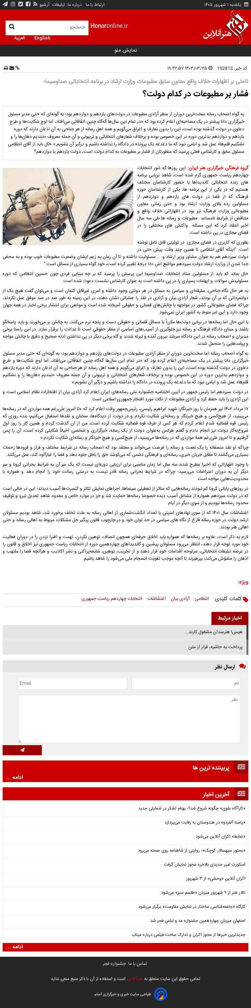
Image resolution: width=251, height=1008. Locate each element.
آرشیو (44, 5)
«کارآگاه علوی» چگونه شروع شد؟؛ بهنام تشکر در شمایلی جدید (191, 808)
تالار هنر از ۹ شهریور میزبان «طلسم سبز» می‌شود (203, 892)
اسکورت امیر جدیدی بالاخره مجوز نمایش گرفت (204, 864)
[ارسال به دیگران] (11, 68)
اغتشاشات (156, 599)
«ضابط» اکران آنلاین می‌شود (220, 836)
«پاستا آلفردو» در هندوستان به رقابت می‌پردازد (205, 822)
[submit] (22, 750)
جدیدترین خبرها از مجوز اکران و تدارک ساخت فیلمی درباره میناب (188, 935)
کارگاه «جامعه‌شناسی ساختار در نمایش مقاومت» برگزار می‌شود (191, 907)
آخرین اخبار (216, 795)
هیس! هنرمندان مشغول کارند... (214, 632)
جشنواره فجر (114, 964)
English (42, 37)
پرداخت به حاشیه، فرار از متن (215, 647)
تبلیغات (58, 5)
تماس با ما (137, 964)
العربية (19, 37)
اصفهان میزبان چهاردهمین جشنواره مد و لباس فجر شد (197, 921)
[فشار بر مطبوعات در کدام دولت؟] (69, 206)
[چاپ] (6, 68)
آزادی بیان (180, 599)
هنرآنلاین (134, 979)
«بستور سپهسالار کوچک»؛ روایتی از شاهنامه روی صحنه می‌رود (191, 850)
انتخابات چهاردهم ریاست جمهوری (111, 599)
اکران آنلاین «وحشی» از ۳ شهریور (215, 878)
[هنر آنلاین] (225, 27)
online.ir (109, 26)
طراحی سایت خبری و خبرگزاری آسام (122, 994)
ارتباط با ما (95, 5)
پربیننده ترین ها (210, 768)
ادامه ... (14, 778)
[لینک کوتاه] (17, 68)
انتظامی (202, 599)
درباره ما (74, 5)
